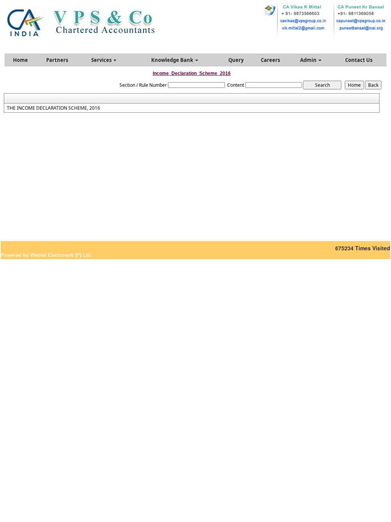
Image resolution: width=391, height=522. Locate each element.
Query (236, 60)
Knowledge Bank (172, 60)
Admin (309, 60)
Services (102, 60)
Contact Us (358, 60)
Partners (57, 60)
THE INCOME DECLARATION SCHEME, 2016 (53, 108)
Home (20, 60)
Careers (270, 60)
